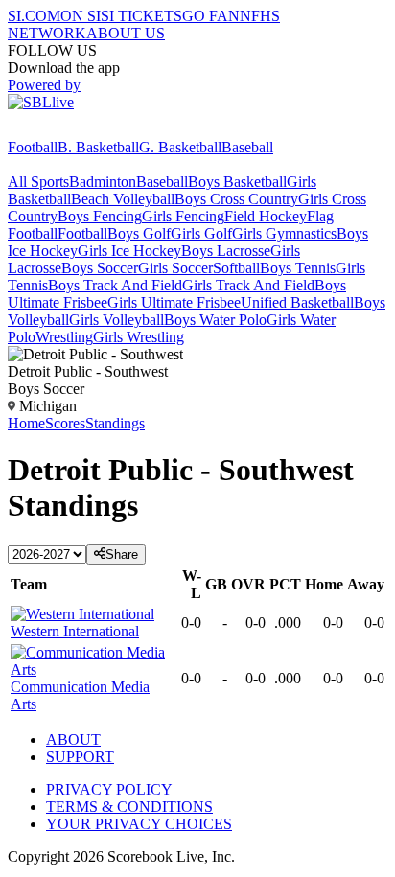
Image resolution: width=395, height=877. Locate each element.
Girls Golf (201, 233)
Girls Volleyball (116, 320)
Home (26, 423)
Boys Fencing (100, 216)
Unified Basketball (297, 302)
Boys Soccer (99, 268)
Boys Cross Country (236, 199)
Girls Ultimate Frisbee (174, 302)
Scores (65, 423)
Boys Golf (139, 233)
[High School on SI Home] (81, 130)
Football (33, 147)
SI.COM (34, 16)
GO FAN (211, 16)
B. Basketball (98, 147)
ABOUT (73, 739)
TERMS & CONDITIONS (129, 806)
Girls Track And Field (248, 285)
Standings (115, 423)
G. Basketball (180, 147)
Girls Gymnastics (284, 233)
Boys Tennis (298, 268)
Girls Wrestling (138, 337)
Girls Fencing (183, 216)
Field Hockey (265, 216)
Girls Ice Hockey (129, 250)
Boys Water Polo (215, 320)
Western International (75, 631)
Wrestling (64, 337)
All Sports (38, 181)
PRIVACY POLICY (109, 789)
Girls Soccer (175, 268)
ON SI (80, 16)
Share (121, 554)
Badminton (102, 181)
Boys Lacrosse (225, 250)
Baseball (247, 147)
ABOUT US (125, 33)
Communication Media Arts (80, 695)
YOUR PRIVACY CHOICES (139, 824)
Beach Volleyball (122, 199)
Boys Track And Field (115, 285)
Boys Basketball (237, 181)
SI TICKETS (141, 16)
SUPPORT (80, 757)
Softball (236, 268)
